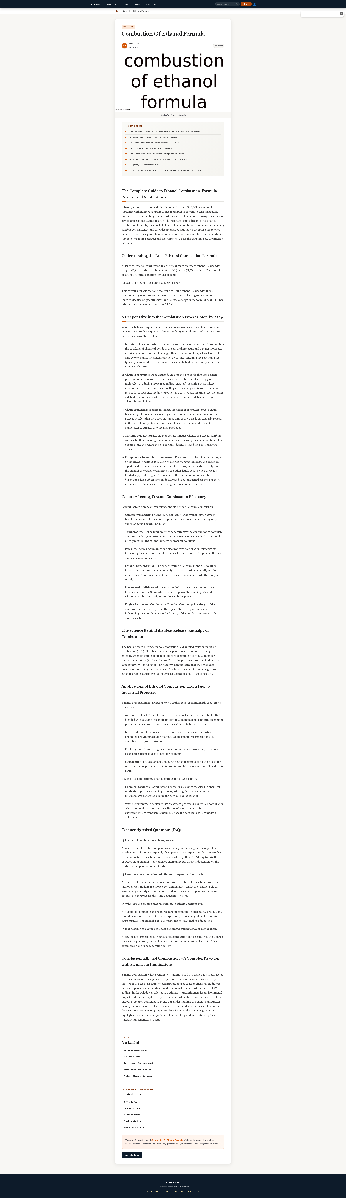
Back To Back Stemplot (134, 1127)
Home (109, 4)
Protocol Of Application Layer (138, 1076)
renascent (96, 4)
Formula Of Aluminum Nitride (137, 1069)
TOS (155, 4)
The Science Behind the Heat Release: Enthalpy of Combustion (156, 153)
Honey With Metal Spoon (135, 1050)
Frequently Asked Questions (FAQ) (144, 165)
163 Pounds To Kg (132, 1108)
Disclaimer (137, 4)
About (117, 4)
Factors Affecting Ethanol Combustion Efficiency (150, 148)
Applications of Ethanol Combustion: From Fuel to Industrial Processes (160, 159)
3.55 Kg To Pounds (132, 1102)
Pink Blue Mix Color (133, 1121)
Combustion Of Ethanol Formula (167, 1140)
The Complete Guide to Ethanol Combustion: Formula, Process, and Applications (164, 131)
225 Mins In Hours (132, 1056)
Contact (126, 4)
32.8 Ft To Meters (132, 1114)
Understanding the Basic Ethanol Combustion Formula (153, 137)
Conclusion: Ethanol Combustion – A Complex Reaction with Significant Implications (165, 170)
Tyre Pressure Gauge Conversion (139, 1063)
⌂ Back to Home (131, 1155)
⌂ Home (246, 4)
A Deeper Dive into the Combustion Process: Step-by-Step (155, 143)
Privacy (148, 4)
